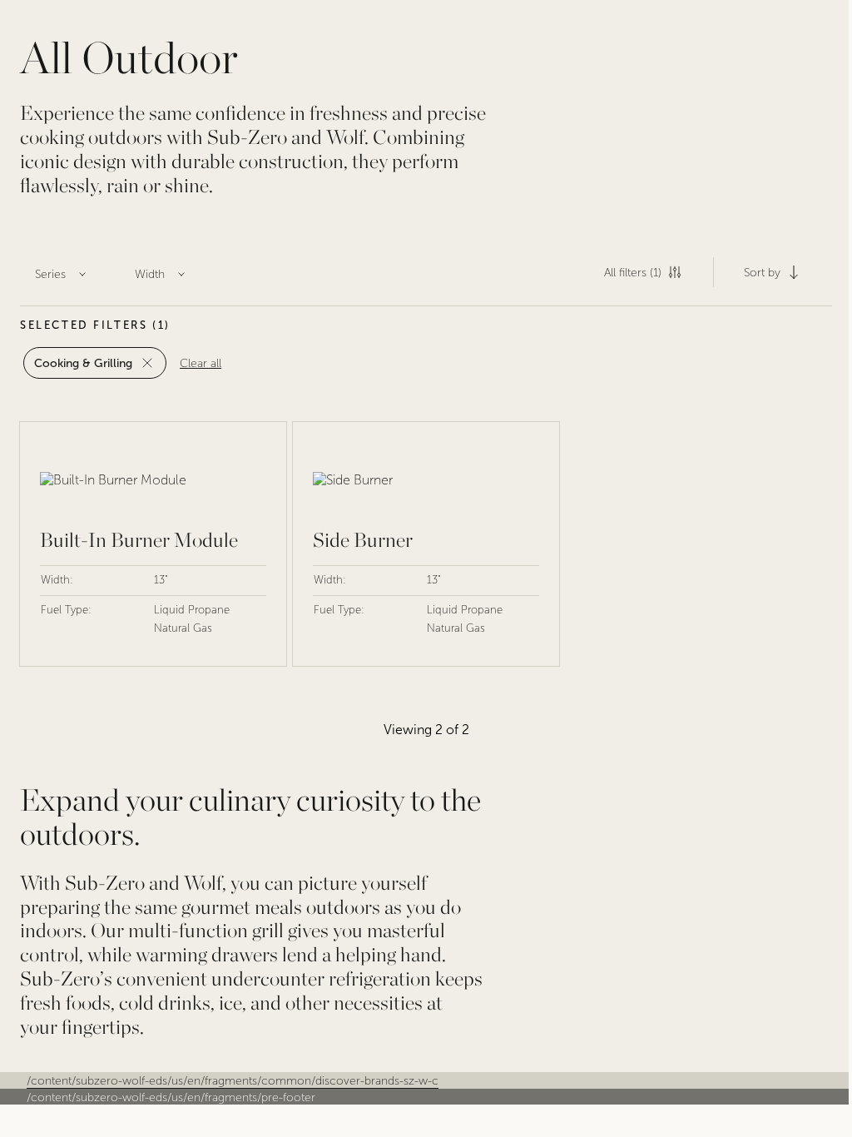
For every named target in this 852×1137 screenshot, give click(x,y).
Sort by (762, 272)
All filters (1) (632, 272)
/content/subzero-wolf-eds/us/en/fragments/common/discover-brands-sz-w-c (232, 1081)
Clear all (200, 363)
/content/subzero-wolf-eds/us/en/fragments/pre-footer (171, 1097)
